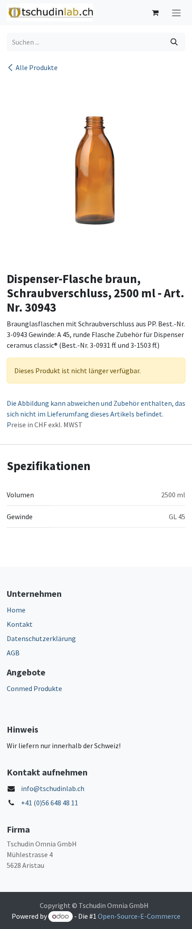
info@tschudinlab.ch (52, 788)
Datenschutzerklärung (41, 638)
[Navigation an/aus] (176, 13)
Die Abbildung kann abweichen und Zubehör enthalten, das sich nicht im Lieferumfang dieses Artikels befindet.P (96, 414)
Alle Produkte (37, 67)
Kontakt (20, 624)
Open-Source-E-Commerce (139, 916)
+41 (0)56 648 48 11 (49, 802)
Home (16, 609)
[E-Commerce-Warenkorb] (155, 12)
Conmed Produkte (34, 688)
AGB (13, 652)
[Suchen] (174, 42)
